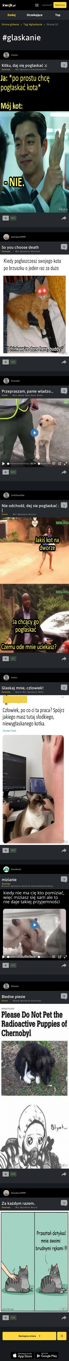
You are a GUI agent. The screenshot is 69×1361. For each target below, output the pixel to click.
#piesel (21, 395)
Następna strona (28, 1336)
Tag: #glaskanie (32, 24)
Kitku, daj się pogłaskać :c (24, 65)
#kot (17, 69)
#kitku (41, 692)
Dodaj (12, 15)
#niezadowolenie (38, 69)
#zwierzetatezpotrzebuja (42, 886)
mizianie (9, 879)
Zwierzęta (6, 69)
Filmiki (5, 395)
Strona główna (10, 24)
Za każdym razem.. (18, 1203)
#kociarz (32, 514)
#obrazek (6, 886)
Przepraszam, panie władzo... (27, 391)
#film (15, 395)
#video (40, 395)
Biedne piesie (13, 996)
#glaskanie (25, 69)
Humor (5, 514)
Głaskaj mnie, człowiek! (23, 688)
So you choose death (20, 247)
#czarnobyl (36, 1001)
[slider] (18, 463)
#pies (27, 395)
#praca (18, 692)
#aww (33, 395)
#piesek (16, 1001)
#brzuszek (35, 251)
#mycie (34, 1207)
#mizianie (26, 886)
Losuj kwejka (61, 1336)
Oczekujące (35, 15)
